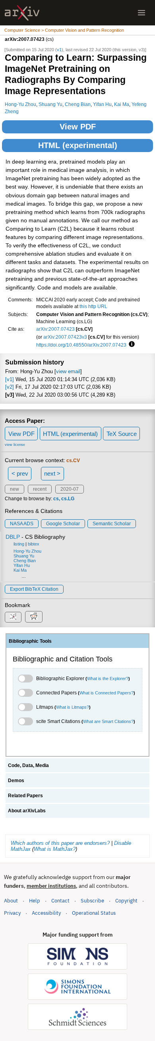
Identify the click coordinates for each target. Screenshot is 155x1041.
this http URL (93, 306)
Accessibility (46, 913)
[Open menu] (141, 12)
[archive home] (22, 13)
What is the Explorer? (107, 678)
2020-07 (69, 489)
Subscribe (92, 900)
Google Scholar (63, 523)
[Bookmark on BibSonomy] (13, 617)
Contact (60, 900)
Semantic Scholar (112, 523)
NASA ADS (21, 523)
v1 (59, 49)
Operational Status (94, 912)
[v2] (9, 387)
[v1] (9, 379)
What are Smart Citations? (108, 721)
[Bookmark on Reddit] (34, 617)
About (11, 900)
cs (56, 498)
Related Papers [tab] (25, 795)
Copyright (126, 900)
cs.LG (67, 498)
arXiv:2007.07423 (55, 329)
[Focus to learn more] (130, 344)
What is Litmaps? (72, 707)
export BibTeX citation (34, 589)
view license (15, 445)
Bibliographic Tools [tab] (30, 641)
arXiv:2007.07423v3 (65, 336)
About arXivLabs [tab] (27, 810)
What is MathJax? (55, 849)
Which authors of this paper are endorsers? (60, 843)
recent (39, 489)
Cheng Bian (78, 104)
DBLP (13, 537)
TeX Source (122, 433)
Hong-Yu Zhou (20, 104)
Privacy (12, 913)
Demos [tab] (16, 780)
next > (52, 473)
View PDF (78, 126)
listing (19, 544)
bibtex (33, 544)
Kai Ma (121, 104)
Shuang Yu (50, 104)
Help (34, 900)
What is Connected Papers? (106, 692)
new (14, 489)
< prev (20, 473)
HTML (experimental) (77, 145)
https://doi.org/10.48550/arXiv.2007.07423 (81, 344)
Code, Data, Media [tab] (28, 765)
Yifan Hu (102, 104)
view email (68, 371)
